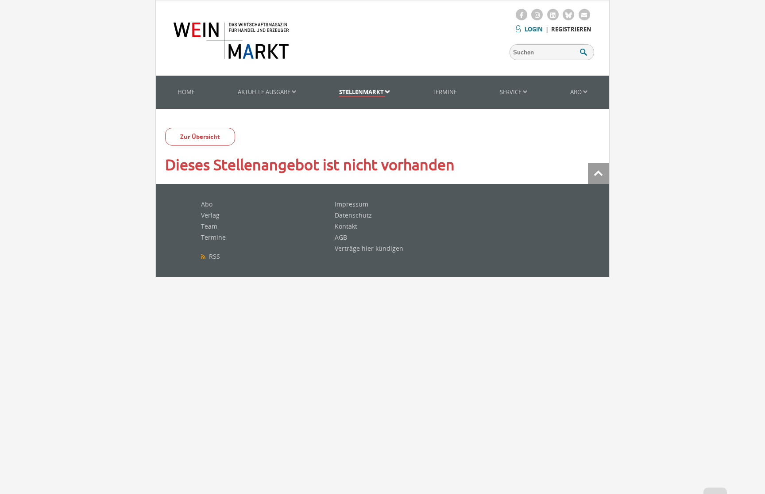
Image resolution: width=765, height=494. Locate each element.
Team (209, 226)
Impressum (351, 204)
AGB (341, 237)
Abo (576, 92)
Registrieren (571, 29)
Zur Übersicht (200, 137)
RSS (212, 256)
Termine (445, 92)
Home (186, 92)
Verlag (210, 215)
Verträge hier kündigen (369, 248)
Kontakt (346, 226)
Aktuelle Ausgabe (265, 92)
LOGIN (534, 29)
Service (511, 92)
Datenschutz (353, 215)
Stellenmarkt (362, 92)
